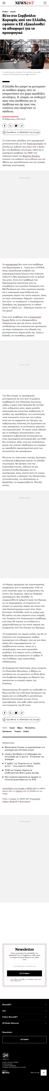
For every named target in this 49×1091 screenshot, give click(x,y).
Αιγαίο (13, 12)
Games (13, 799)
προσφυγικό (11, 265)
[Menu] (3, 3)
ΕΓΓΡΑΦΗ (25, 1039)
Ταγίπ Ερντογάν (35, 144)
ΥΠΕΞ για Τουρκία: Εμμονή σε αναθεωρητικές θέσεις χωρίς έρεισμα (22, 771)
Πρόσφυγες (7, 731)
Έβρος (20, 728)
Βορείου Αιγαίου (31, 156)
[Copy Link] (22, 126)
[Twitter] (10, 126)
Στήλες (5, 12)
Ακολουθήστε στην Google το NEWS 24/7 (19, 788)
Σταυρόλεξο (35, 799)
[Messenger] (16, 126)
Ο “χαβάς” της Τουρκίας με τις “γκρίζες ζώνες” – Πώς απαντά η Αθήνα (22, 764)
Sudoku (5, 801)
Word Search (24, 801)
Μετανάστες (30, 728)
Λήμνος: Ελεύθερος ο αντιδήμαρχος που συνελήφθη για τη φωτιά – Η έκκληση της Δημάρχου (24, 757)
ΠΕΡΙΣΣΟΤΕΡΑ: (8, 743)
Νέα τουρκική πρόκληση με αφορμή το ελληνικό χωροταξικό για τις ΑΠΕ (23, 778)
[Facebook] (4, 126)
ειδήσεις (19, 791)
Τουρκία (17, 731)
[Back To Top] (44, 1073)
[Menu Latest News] (45, 3)
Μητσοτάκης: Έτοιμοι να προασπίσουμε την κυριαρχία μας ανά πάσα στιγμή (25, 748)
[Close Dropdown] (46, 1004)
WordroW (13, 801)
